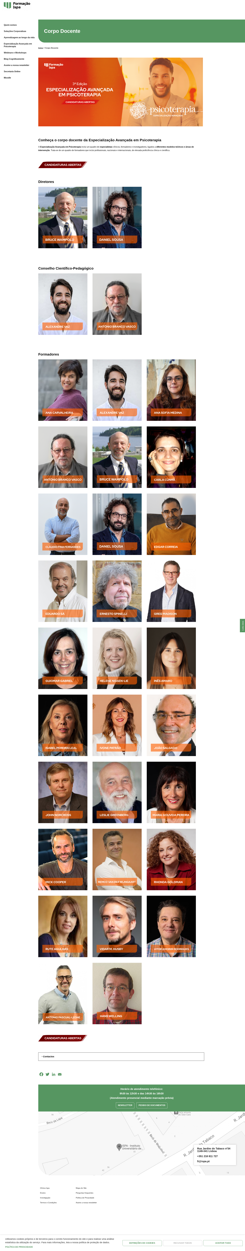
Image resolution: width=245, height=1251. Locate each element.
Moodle (7, 78)
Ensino (43, 1193)
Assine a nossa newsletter (16, 65)
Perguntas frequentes (84, 1193)
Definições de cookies (142, 1243)
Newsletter (125, 1105)
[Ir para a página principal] (17, 5)
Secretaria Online (12, 71)
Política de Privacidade (85, 1198)
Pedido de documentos (152, 1105)
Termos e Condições (48, 1203)
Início (40, 48)
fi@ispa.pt (203, 1161)
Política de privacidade (19, 1247)
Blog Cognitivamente (14, 59)
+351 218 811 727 (207, 1156)
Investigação (45, 1198)
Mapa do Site (81, 1188)
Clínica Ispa (45, 1188)
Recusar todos (183, 1243)
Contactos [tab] (48, 1056)
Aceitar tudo (223, 1243)
